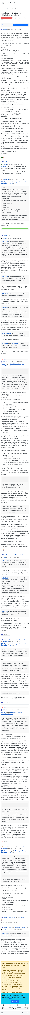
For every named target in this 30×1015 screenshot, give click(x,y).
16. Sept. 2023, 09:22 (16, 238)
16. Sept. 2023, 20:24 (17, 709)
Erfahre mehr (13, 999)
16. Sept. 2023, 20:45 (17, 848)
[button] (2, 1012)
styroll (4, 238)
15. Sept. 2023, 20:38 (17, 29)
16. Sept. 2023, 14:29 (17, 361)
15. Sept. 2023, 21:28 (17, 164)
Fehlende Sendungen (6, 18)
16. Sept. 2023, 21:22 (19, 920)
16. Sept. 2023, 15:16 (15, 557)
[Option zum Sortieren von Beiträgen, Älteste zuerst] (3, 25)
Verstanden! (15, 1001)
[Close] (27, 964)
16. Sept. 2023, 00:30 (19, 179)
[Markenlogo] (2, 3)
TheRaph (5, 29)
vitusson (5, 164)
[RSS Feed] (2, 20)
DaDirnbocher (6, 179)
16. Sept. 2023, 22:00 (16, 929)
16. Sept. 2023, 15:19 (19, 641)
